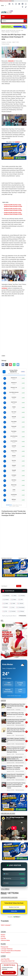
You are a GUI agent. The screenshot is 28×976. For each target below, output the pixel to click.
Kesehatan (13, 611)
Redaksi (3, 934)
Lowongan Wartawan (7, 949)
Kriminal (6, 599)
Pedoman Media (5, 940)
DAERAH (17, 142)
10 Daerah (5, 607)
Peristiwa (22, 595)
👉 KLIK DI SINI (8, 972)
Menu (3, 16)
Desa (12, 607)
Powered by (10, 916)
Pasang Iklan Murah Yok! (7, 961)
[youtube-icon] (19, 4)
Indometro (11, 61)
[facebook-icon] (9, 4)
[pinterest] (10, 364)
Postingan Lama (22, 558)
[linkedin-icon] (22, 4)
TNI (5, 611)
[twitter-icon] (13, 4)
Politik (6, 603)
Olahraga (21, 611)
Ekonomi (20, 603)
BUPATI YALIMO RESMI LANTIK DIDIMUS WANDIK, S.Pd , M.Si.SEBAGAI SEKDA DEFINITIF (15, 759)
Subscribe (14, 911)
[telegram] (18, 364)
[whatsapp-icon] (26, 4)
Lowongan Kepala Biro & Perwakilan (11, 950)
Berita (14, 595)
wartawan (4, 288)
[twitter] (6, 364)
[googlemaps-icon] (22, 7)
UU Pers (3, 936)
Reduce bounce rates (5, 1)
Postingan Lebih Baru (7, 558)
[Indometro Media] (7, 12)
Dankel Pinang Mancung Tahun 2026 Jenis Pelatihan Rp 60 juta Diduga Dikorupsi (16, 706)
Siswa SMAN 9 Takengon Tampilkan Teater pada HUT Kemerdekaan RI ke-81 (16, 740)
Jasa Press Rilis (5, 959)
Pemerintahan (21, 607)
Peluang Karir (4, 947)
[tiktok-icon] (26, 7)
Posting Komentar (5, 44)
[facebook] (3, 364)
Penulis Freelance (5, 952)
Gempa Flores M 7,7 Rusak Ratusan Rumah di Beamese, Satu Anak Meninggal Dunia (15, 776)
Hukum (14, 599)
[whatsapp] (14, 364)
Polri (21, 599)
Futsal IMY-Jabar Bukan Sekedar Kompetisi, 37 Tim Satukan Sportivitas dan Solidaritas (15, 767)
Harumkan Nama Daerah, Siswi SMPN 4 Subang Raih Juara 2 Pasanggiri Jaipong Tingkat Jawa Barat (16, 721)
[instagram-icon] (16, 4)
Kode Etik (3, 938)
